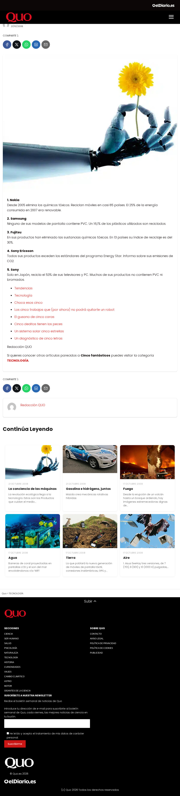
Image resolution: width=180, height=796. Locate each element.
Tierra (70, 558)
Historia (9, 662)
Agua (12, 558)
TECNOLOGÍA (11, 657)
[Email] (45, 44)
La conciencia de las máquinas (32, 489)
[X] (16, 44)
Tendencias (23, 288)
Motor (8, 686)
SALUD (7, 643)
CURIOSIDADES (12, 667)
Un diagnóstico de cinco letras (38, 338)
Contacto (96, 634)
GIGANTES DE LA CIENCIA (17, 691)
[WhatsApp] (26, 44)
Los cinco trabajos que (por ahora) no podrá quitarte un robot (64, 309)
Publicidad (96, 653)
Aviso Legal (97, 638)
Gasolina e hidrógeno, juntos (88, 489)
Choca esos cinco (28, 302)
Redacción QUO (32, 405)
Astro (7, 681)
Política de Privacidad (103, 643)
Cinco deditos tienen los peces (38, 324)
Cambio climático (14, 676)
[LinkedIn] (36, 44)
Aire (126, 558)
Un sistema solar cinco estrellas (39, 331)
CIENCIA (8, 634)
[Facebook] (7, 44)
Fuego (128, 489)
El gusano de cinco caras (34, 317)
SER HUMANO (11, 638)
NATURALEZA (11, 653)
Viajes (7, 672)
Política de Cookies (101, 648)
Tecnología (23, 295)
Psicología (10, 648)
